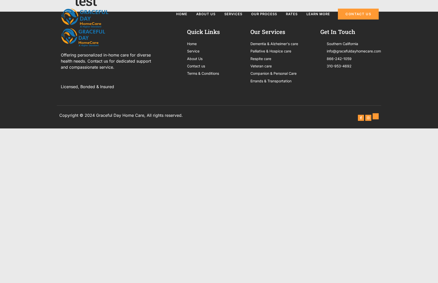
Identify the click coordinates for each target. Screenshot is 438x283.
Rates (292, 14)
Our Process (264, 14)
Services (233, 14)
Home (181, 14)
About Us (205, 14)
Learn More (318, 14)
